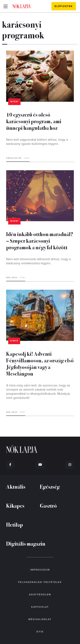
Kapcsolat (40, 606)
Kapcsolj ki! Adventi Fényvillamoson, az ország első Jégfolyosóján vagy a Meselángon (40, 363)
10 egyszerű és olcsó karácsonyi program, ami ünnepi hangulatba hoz (33, 121)
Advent (14, 102)
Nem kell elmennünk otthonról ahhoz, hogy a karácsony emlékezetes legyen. (38, 261)
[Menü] (5, 6)
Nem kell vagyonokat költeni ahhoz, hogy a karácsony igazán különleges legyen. (37, 142)
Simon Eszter (14, 158)
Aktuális (15, 486)
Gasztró (48, 505)
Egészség (50, 486)
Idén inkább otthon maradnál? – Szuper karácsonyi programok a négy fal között (39, 240)
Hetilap (14, 524)
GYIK (40, 631)
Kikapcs (15, 505)
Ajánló (14, 341)
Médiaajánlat (39, 619)
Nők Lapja (21, 6)
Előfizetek (64, 6)
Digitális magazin (25, 543)
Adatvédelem (40, 594)
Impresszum (40, 569)
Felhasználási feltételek (40, 582)
